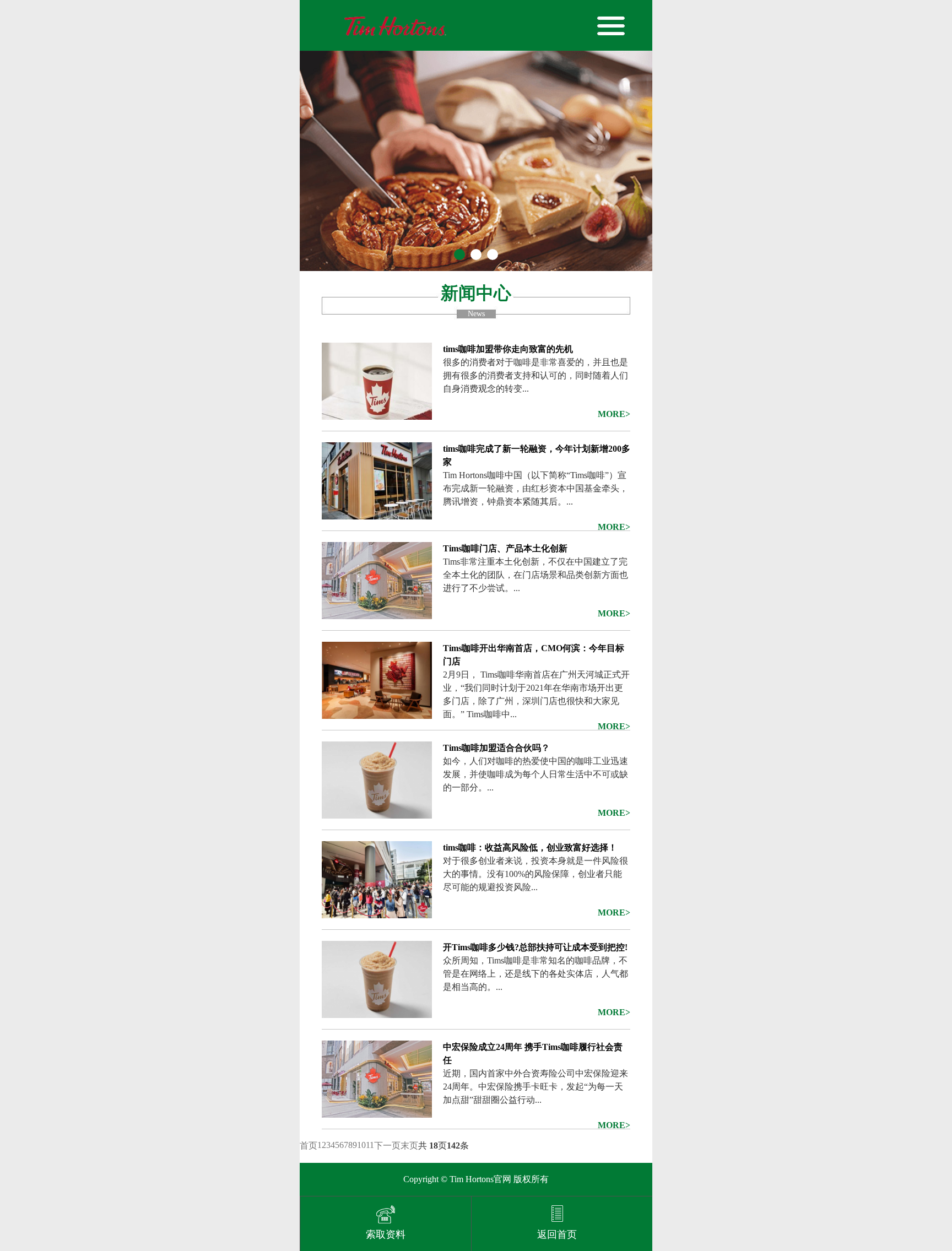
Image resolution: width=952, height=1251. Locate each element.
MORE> (614, 414)
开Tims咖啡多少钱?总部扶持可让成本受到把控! (535, 947)
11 (370, 1145)
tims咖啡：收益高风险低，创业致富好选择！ (530, 847)
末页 (409, 1145)
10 (361, 1145)
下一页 (387, 1145)
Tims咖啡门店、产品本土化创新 (505, 548)
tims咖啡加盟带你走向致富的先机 (508, 349)
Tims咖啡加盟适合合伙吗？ (496, 747)
